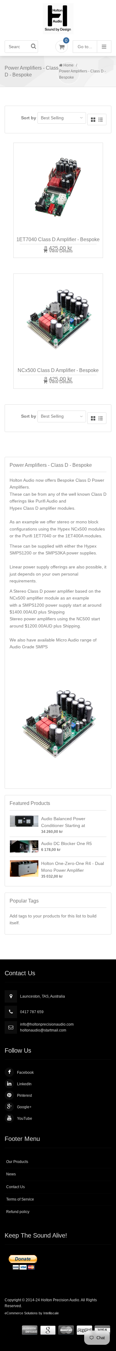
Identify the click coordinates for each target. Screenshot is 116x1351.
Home (68, 65)
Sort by (28, 117)
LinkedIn (24, 1084)
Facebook (25, 1072)
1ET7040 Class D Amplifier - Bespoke (58, 239)
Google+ (24, 1107)
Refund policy (17, 1212)
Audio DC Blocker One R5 (66, 843)
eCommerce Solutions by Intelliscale (32, 1313)
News (11, 1174)
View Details (61, 250)
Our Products (17, 1162)
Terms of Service (20, 1199)
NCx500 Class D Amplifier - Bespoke (58, 370)
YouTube (24, 1118)
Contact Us (15, 1187)
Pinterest (24, 1095)
